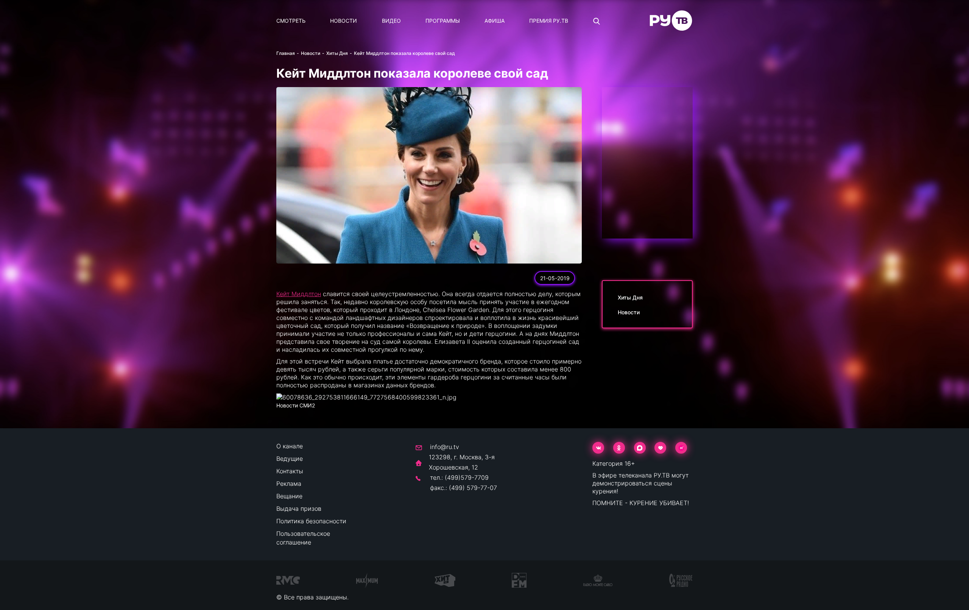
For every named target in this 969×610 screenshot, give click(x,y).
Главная (285, 53)
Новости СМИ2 (295, 405)
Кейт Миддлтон (298, 294)
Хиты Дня (337, 53)
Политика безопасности (311, 521)
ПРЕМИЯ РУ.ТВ (548, 20)
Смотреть (290, 20)
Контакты (289, 471)
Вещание (289, 496)
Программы (442, 20)
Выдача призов (298, 508)
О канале (289, 446)
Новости (343, 20)
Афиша (494, 20)
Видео (391, 20)
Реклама (288, 483)
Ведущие (289, 458)
